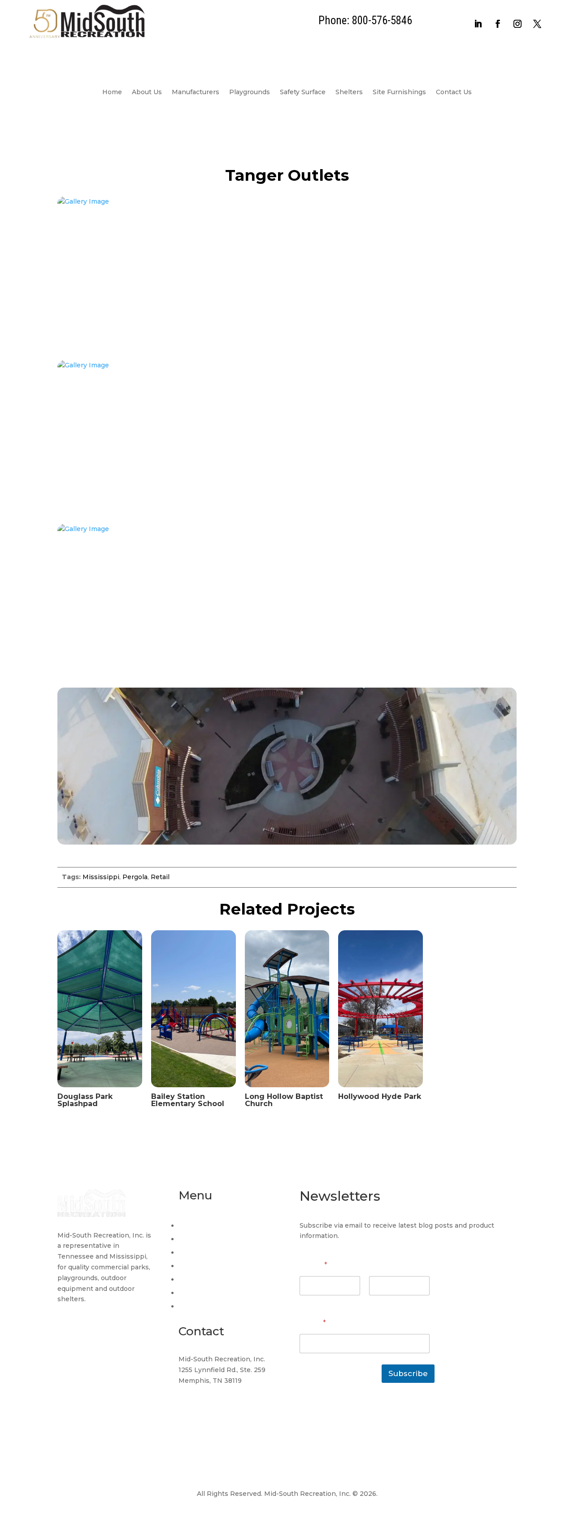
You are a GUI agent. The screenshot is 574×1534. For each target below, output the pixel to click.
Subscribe (408, 1373)
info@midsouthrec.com (216, 1397)
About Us (147, 92)
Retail (160, 877)
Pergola (135, 877)
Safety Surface (303, 92)
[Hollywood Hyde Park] (380, 1089)
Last (376, 1301)
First (306, 1301)
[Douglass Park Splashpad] (99, 1089)
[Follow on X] (537, 24)
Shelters (349, 92)
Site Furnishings (399, 92)
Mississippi (101, 877)
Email (313, 1323)
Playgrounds (249, 92)
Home (112, 92)
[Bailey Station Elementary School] (193, 1089)
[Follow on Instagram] (517, 24)
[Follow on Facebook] (498, 24)
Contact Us (454, 92)
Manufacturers (195, 92)
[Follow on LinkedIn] (478, 24)
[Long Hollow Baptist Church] (287, 1089)
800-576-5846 (202, 1414)
